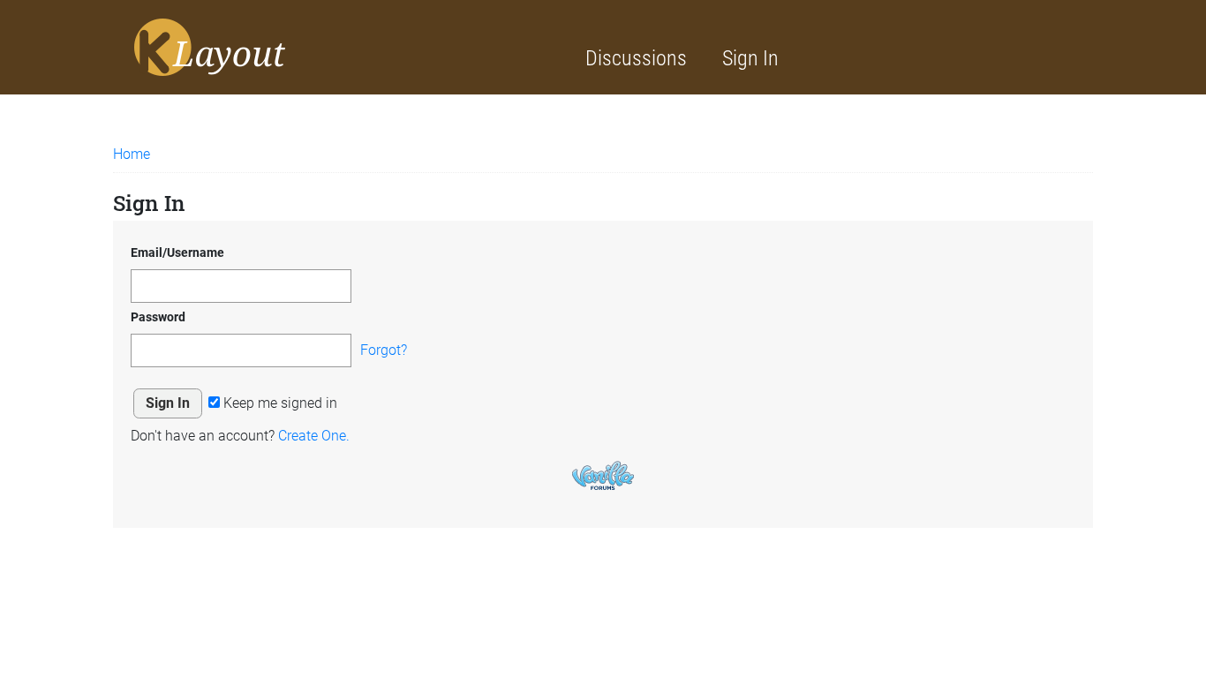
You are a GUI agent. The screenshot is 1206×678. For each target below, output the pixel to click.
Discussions (636, 58)
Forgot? (383, 350)
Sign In (750, 58)
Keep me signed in (278, 403)
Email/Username (177, 252)
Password (158, 317)
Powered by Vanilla (603, 475)
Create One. (314, 435)
